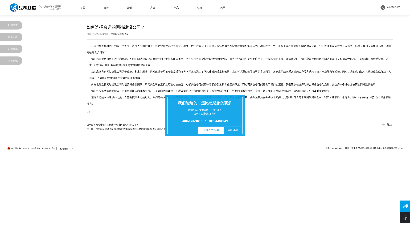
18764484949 (218, 121)
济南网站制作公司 (120, 34)
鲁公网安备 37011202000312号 (24, 148)
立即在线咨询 (211, 130)
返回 (390, 124)
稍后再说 (233, 130)
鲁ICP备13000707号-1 (46, 148)
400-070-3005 (192, 121)
